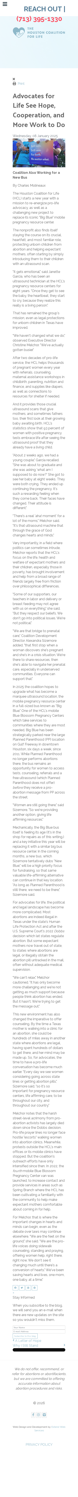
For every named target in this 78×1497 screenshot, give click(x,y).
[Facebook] (33, 1415)
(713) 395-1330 (40, 18)
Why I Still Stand (25, 1346)
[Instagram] (38, 1415)
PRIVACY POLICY (39, 1445)
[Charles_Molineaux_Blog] (39, 153)
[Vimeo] (44, 1415)
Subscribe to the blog (25, 1336)
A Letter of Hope (28, 1341)
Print (21, 84)
